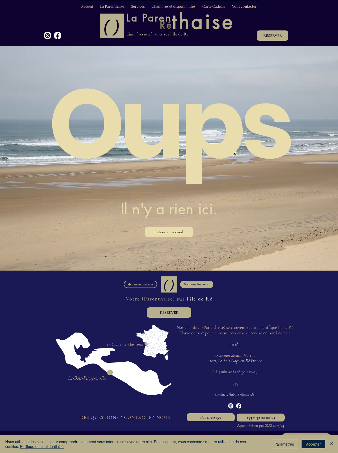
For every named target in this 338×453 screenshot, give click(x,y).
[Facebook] (57, 35)
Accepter (313, 444)
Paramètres (284, 444)
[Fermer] (331, 444)
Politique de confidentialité (42, 446)
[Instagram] (47, 35)
